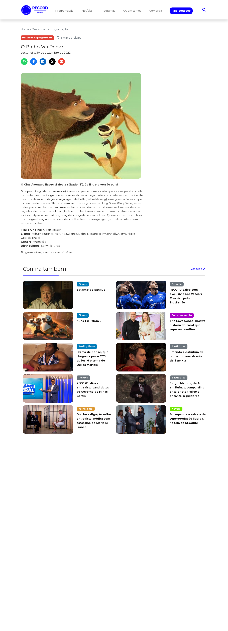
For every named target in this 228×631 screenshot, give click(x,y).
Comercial (156, 10)
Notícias (87, 10)
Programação (64, 10)
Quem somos (132, 10)
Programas (107, 10)
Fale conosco (181, 10)
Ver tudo (197, 268)
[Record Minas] (34, 10)
